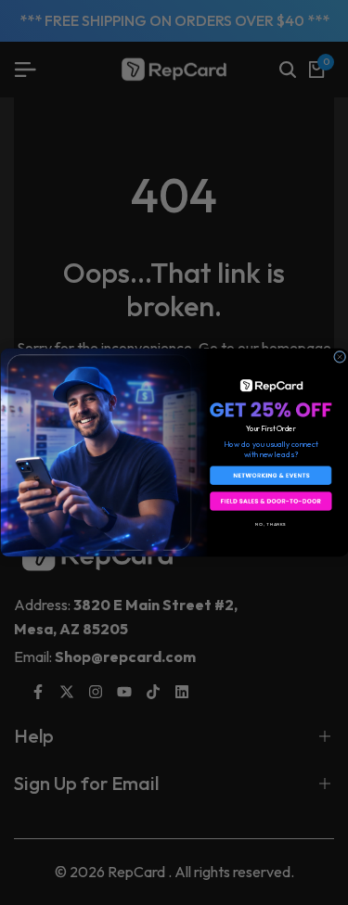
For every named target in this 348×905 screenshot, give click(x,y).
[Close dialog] (339, 356)
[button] (270, 475)
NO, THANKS (270, 525)
